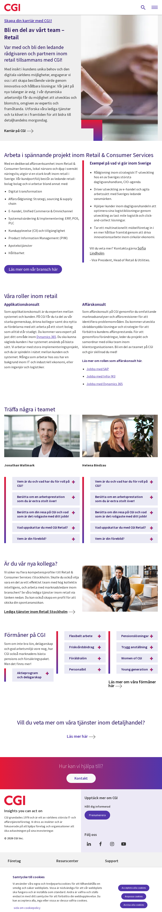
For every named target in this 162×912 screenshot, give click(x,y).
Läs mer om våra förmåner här (132, 683)
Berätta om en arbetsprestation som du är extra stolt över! (41, 499)
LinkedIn (89, 844)
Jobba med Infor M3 (100, 376)
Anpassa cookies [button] (134, 896)
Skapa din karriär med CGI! (28, 20)
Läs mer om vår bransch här (33, 269)
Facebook (100, 844)
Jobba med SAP (97, 369)
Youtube (123, 844)
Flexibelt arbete (80, 636)
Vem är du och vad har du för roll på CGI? (43, 483)
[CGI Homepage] (12, 7)
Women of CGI (131, 658)
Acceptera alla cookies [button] (134, 887)
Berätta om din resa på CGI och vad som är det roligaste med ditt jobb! (43, 514)
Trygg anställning (134, 647)
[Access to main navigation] (154, 7)
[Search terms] (143, 7)
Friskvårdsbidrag (81, 647)
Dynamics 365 (46, 337)
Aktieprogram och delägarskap (29, 675)
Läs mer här (77, 736)
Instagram (112, 844)
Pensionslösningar (135, 636)
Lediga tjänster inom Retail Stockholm (36, 611)
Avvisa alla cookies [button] (134, 904)
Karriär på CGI (15, 130)
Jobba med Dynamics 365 (104, 384)
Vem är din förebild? (31, 538)
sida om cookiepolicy (27, 908)
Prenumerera (97, 815)
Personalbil (77, 669)
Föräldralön (78, 658)
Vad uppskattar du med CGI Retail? (42, 527)
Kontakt (81, 778)
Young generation (134, 669)
